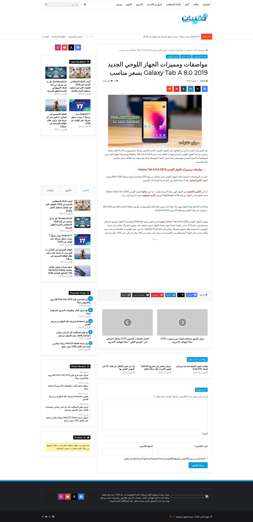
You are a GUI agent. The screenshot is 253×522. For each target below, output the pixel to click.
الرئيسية (206, 4)
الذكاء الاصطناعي (173, 4)
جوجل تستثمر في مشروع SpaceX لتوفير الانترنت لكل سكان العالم (156, 367)
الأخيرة (86, 190)
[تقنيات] (194, 18)
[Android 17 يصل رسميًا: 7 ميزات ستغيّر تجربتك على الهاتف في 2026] (79, 105)
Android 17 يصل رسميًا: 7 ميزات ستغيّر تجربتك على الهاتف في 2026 (60, 238)
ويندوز (119, 4)
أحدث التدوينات (191, 50)
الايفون (129, 4)
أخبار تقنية (186, 56)
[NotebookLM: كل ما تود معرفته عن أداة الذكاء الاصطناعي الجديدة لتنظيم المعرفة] (56, 73)
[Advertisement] (97, 20)
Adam (202, 81)
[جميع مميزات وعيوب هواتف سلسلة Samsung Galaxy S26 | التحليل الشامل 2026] (82, 270)
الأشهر (68, 190)
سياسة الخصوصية (75, 36)
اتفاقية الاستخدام (58, 36)
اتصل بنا (45, 36)
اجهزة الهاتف (172, 56)
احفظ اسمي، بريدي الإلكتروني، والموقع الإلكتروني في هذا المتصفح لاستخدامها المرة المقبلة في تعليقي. (164, 458)
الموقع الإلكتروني (146, 446)
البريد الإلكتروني (200, 446)
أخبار (187, 4)
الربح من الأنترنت (154, 4)
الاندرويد (139, 4)
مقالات (196, 4)
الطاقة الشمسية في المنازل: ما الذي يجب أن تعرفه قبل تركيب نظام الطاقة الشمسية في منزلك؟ (56, 120)
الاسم (205, 433)
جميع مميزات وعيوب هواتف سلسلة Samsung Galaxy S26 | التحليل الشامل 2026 (60, 270)
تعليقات (50, 190)
